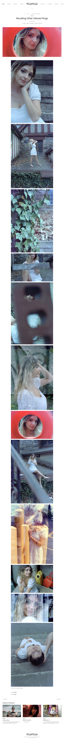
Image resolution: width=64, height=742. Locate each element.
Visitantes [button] (21, 3)
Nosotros (56, 3)
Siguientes (58, 699)
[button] (32, 91)
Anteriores (5, 699)
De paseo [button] (8, 3)
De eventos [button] (15, 3)
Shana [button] (15, 694)
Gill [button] (15, 692)
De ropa (32, 15)
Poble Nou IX (46, 720)
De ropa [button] (3, 3)
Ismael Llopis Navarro (34, 737)
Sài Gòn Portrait (27, 720)
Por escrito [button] (43, 3)
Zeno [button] (14, 692)
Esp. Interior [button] (50, 3)
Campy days (6, 720)
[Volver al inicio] (32, 4)
